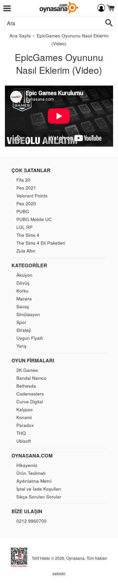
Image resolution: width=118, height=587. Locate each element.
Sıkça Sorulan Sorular (38, 497)
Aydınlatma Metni (33, 481)
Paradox (25, 425)
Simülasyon (28, 314)
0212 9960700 (31, 521)
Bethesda (26, 386)
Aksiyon (24, 275)
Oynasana (75, 558)
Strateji (23, 330)
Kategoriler (29, 265)
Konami (24, 417)
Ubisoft (23, 441)
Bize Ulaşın (26, 511)
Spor (21, 322)
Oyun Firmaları (32, 360)
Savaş (22, 306)
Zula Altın (25, 251)
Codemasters (30, 394)
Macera (24, 298)
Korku (22, 291)
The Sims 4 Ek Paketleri (40, 243)
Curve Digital (29, 401)
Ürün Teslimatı (31, 473)
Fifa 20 (23, 180)
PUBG (22, 211)
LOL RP (24, 227)
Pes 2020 (26, 203)
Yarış (21, 346)
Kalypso (24, 409)
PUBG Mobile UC (34, 219)
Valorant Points (32, 195)
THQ (21, 433)
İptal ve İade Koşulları (38, 489)
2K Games (27, 370)
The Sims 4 (27, 235)
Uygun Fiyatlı (29, 338)
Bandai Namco (31, 378)
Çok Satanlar (30, 170)
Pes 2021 (26, 188)
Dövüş (23, 283)
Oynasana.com (32, 455)
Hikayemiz (26, 465)
